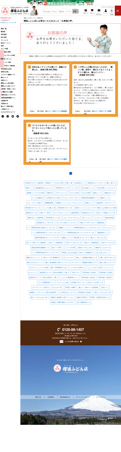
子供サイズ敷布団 (9, 66)
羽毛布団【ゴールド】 (63, 188)
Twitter (17, 116)
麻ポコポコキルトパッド (35, 262)
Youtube (13, 116)
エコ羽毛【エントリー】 (67, 292)
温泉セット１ (89, 203)
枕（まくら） (8, 59)
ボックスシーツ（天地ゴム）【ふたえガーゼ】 (47, 287)
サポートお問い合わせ (99, 13)
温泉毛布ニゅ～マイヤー (96, 183)
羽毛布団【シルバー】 (81, 238)
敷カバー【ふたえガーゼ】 (39, 297)
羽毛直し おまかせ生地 (69, 252)
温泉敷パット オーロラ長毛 (35, 193)
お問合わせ (4, 103)
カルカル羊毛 (59, 183)
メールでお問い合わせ (72, 341)
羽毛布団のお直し (6, 69)
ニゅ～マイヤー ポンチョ (71, 218)
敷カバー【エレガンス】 (98, 238)
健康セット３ (66, 238)
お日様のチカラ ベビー (78, 282)
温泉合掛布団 (109, 218)
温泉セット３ (97, 193)
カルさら (32, 267)
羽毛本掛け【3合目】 (105, 277)
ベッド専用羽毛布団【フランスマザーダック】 (85, 228)
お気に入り (92, 13)
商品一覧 (4, 28)
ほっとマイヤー (68, 257)
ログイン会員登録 (112, 13)
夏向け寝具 (7, 52)
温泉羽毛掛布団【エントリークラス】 (47, 238)
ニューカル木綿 (43, 267)
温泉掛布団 (74, 213)
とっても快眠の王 (38, 198)
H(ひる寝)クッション (88, 188)
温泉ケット (29, 188)
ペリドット (108, 267)
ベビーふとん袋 (63, 282)
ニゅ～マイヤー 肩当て (34, 203)
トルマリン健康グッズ (8, 74)
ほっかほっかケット (103, 252)
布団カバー (4, 80)
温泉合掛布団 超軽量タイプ (40, 247)
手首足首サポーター (87, 213)
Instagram (7, 116)
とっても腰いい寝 (49, 208)
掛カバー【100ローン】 (96, 282)
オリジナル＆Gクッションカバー (67, 223)
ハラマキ (76, 188)
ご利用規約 (50, 397)
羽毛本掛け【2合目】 (85, 292)
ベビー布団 (7, 62)
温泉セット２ (79, 208)
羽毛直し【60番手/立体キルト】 (100, 297)
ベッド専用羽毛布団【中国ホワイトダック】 (41, 228)
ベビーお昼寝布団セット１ (70, 277)
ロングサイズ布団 (9, 55)
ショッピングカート (118, 11)
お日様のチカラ (30, 183)
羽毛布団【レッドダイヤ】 (45, 223)
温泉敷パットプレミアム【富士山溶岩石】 (43, 292)
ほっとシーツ (32, 272)
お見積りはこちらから (7, 22)
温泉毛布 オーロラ (32, 213)
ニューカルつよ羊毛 (95, 267)
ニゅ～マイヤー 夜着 (93, 208)
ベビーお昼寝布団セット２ (46, 282)
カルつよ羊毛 (74, 193)
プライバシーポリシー (83, 397)
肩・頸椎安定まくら (84, 302)
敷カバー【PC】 (46, 213)
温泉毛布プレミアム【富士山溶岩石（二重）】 (55, 272)
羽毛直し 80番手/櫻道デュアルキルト (63, 302)
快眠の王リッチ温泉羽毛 (35, 218)
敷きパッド (4, 77)
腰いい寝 (69, 183)
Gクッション (86, 218)
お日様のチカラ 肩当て (54, 198)
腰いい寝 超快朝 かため (58, 267)
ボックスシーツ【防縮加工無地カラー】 (84, 262)
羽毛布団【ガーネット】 (33, 208)
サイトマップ (100, 397)
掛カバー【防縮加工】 (86, 252)
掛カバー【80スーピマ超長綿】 (56, 111)
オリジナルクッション (61, 213)
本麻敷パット (63, 228)
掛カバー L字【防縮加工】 (52, 257)
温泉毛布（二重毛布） (45, 183)
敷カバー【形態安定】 (92, 243)
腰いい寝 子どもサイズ (108, 257)
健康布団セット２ (103, 233)
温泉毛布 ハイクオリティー (105, 203)
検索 (74, 11)
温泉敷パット (60, 203)
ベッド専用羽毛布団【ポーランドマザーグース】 (79, 233)
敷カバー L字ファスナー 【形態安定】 (93, 223)
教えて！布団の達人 (7, 106)
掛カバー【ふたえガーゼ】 (103, 292)
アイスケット (98, 218)
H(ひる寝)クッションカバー (107, 188)
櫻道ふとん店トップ (29, 18)
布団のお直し (5, 71)
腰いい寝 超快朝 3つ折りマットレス (57, 262)
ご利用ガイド (85, 13)
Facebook (3, 116)
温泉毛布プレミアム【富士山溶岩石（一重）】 (44, 277)
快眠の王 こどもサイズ (102, 247)
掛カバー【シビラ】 (108, 243)
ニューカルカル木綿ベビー (77, 267)
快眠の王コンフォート (33, 257)
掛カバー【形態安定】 (56, 243)
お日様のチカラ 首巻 (109, 208)
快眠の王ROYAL (82, 297)
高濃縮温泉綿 (49, 203)
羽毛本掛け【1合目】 (106, 272)
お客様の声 (4, 100)
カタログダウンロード (8, 112)
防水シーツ (105, 287)
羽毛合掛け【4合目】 (89, 277)
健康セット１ (105, 198)
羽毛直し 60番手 (70, 287)
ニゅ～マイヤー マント (75, 203)
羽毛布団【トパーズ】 (53, 218)
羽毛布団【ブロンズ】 (65, 208)
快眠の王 (50, 193)
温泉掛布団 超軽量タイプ (90, 198)
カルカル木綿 (86, 193)
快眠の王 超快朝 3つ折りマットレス (62, 297)
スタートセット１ (108, 228)
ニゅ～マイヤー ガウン (71, 198)
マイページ (105, 13)
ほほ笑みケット (80, 183)
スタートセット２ (61, 193)
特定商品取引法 (65, 397)
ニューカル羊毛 (70, 247)
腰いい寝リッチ (112, 183)
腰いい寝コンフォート (107, 262)
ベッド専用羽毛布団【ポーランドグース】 (45, 252)
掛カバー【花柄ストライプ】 (106, 213)
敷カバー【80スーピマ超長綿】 (89, 287)
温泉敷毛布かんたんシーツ (44, 188)
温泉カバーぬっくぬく (85, 247)
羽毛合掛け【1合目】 (89, 272)
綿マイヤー (76, 272)
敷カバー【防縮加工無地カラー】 (87, 257)
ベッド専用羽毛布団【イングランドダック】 (46, 233)
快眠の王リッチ (110, 193)
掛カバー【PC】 (57, 247)
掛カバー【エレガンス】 (74, 243)
